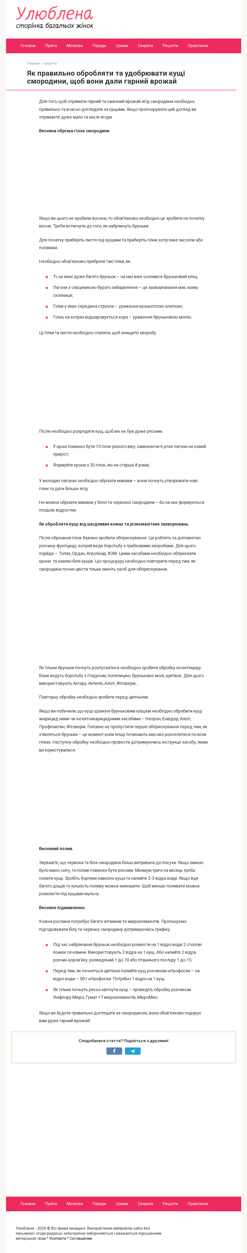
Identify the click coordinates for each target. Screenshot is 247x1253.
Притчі (51, 45)
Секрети (145, 45)
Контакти (57, 1238)
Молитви (75, 45)
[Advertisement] (123, 174)
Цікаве (122, 45)
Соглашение (81, 1238)
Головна (28, 45)
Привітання (198, 45)
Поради (99, 45)
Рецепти (170, 45)
